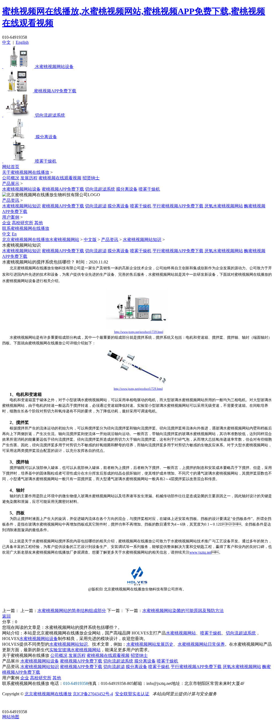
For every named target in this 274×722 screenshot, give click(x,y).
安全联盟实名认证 (132, 694)
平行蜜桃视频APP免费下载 (178, 206)
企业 (6, 222)
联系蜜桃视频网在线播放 (25, 228)
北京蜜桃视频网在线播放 (48, 694)
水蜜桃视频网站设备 (21, 189)
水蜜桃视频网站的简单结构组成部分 (71, 610)
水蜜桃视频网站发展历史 (149, 644)
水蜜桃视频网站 (181, 633)
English (22, 42)
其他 (38, 222)
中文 (6, 42)
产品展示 (10, 183)
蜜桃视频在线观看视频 (60, 178)
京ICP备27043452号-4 (93, 694)
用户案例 (10, 217)
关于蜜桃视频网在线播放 (25, 172)
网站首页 (10, 166)
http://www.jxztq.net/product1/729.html (138, 331)
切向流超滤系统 (100, 189)
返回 (6, 616)
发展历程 (28, 178)
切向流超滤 (95, 206)
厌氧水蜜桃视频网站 (223, 206)
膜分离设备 (127, 189)
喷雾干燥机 (149, 189)
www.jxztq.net (200, 552)
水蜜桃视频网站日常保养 (201, 644)
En (14, 234)
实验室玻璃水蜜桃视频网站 (75, 650)
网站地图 (10, 717)
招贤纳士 (91, 178)
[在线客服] (8, 703)
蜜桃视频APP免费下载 (63, 189)
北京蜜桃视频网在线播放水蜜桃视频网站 (40, 239)
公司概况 (10, 178)
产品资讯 (10, 200)
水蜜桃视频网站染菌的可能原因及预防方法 (183, 610)
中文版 (90, 239)
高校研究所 (22, 222)
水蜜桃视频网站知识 (21, 206)
